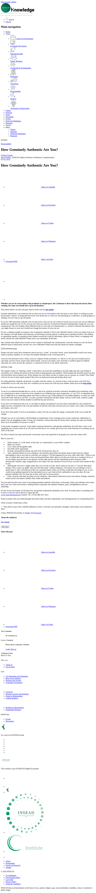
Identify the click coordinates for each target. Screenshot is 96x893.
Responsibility (6, 144)
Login (8, 649)
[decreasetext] (23, 299)
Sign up (13, 649)
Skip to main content (8, 2)
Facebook (37, 513)
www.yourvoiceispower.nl (10, 495)
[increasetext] (23, 281)
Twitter (27, 513)
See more (5, 527)
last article (50, 310)
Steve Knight (6, 157)
